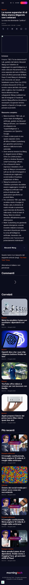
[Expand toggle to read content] (24, 248)
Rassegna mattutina (7, 549)
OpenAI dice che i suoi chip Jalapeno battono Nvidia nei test (14, 354)
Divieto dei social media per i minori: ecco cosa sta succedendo (14, 490)
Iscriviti (24, 2)
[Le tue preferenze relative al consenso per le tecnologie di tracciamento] (2, 582)
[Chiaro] (11, 3)
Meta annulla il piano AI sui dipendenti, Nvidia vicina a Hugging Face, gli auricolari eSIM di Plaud (13, 554)
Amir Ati (4, 23)
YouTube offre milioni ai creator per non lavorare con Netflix (14, 386)
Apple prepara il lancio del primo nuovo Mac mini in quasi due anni (13, 418)
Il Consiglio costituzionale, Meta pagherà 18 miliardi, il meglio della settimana (13, 458)
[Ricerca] (13, 2)
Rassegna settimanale (8, 453)
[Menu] (3, 2)
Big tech (4, 9)
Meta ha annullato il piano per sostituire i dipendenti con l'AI (14, 322)
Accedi (17, 2)
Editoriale (4, 485)
